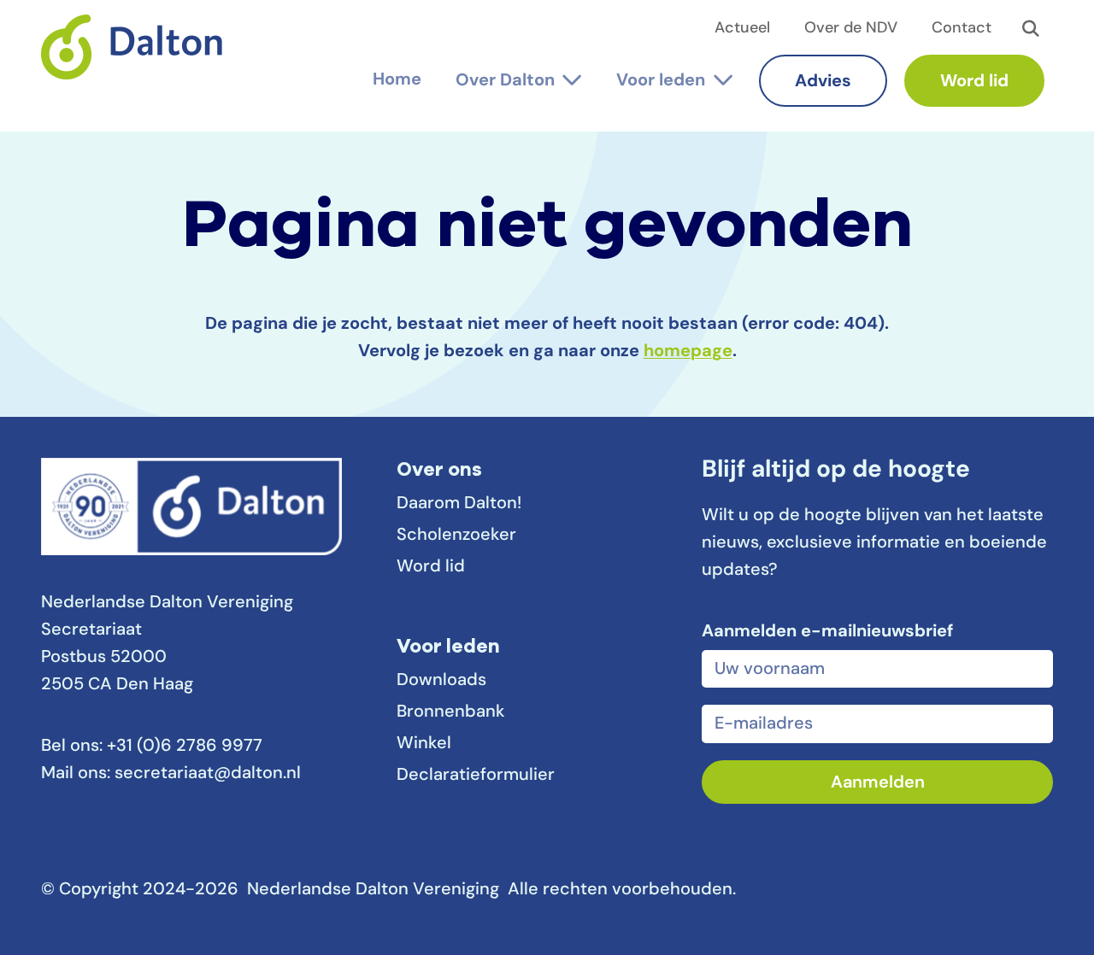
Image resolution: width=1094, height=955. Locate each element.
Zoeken (1030, 29)
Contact (961, 29)
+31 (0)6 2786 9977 (184, 746)
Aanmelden (878, 783)
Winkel (424, 744)
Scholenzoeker (456, 535)
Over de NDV (850, 29)
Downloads (441, 680)
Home (397, 80)
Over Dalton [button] (505, 81)
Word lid (974, 82)
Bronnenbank (451, 712)
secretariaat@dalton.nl (208, 773)
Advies (823, 82)
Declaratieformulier (476, 775)
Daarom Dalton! (459, 504)
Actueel (742, 29)
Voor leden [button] (660, 81)
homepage (688, 351)
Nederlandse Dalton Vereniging (139, 59)
